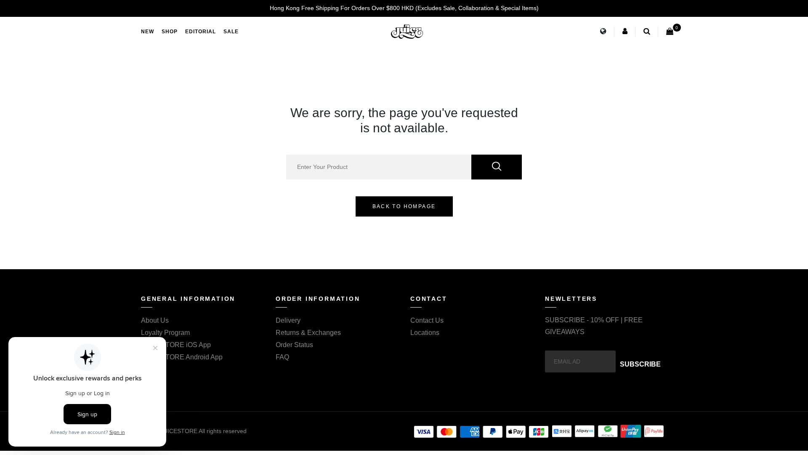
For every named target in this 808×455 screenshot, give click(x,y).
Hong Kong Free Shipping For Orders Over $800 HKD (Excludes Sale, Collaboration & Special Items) (404, 8)
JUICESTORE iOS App (176, 344)
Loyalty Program (165, 332)
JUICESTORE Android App (182, 357)
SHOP (170, 32)
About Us (155, 320)
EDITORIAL (200, 32)
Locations (424, 332)
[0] (669, 32)
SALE (231, 32)
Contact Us (427, 320)
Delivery (288, 320)
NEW (147, 32)
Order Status (294, 344)
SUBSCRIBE (640, 364)
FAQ (282, 357)
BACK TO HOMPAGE (404, 206)
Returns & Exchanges (308, 332)
